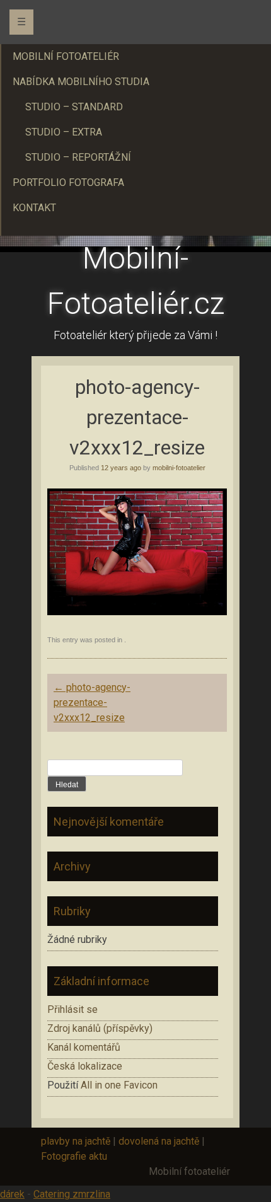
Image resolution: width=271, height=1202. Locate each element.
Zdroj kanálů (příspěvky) (100, 1028)
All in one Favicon (119, 1085)
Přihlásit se (72, 1009)
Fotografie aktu (74, 1156)
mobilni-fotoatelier (179, 467)
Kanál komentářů (83, 1047)
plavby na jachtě (75, 1141)
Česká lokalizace (84, 1066)
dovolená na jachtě (158, 1141)
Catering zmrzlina (71, 1194)
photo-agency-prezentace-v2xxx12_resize (92, 702)
